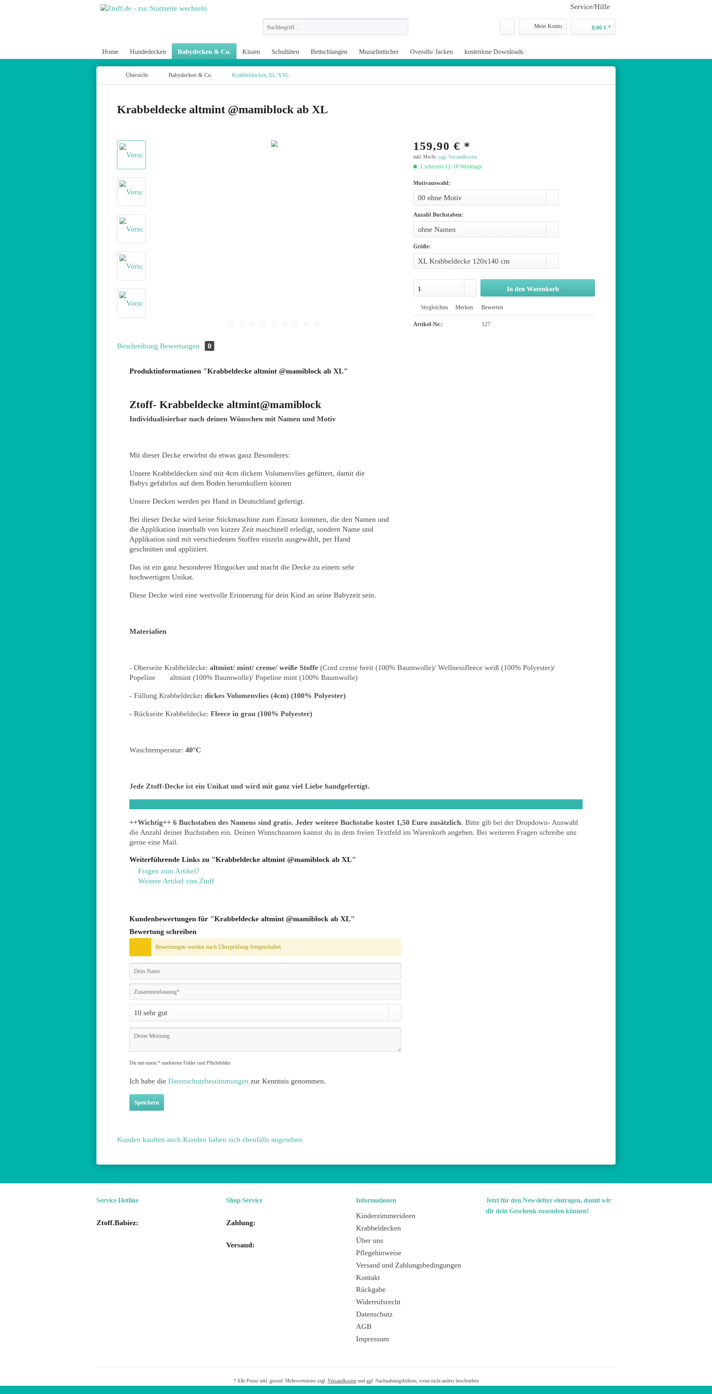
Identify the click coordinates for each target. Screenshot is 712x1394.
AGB (364, 1326)
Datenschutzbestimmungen (208, 1081)
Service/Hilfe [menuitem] (590, 6)
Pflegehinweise (378, 1253)
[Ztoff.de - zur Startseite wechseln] (154, 20)
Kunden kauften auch (149, 1139)
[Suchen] (400, 27)
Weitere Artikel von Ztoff (175, 881)
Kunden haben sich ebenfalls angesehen (242, 1139)
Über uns (369, 1240)
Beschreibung (137, 346)
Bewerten (491, 307)
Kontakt (368, 1277)
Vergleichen (433, 307)
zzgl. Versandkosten (457, 157)
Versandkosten (342, 1381)
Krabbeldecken (378, 1228)
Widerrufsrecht (378, 1302)
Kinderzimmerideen (385, 1216)
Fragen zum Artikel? (167, 871)
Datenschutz (374, 1314)
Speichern (146, 1103)
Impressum (372, 1339)
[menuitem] (335, 30)
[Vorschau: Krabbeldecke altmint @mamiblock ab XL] (131, 154)
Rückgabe (371, 1289)
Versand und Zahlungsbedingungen (408, 1265)
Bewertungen (185, 346)
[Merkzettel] (507, 27)
